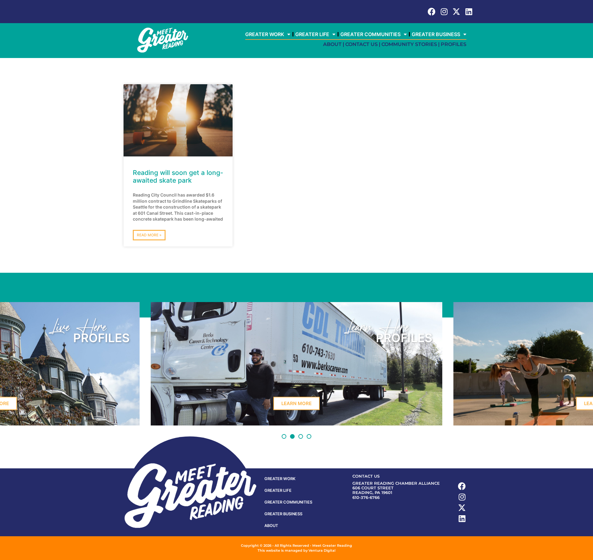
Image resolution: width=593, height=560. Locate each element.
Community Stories (409, 44)
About (332, 44)
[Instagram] (444, 11)
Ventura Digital (322, 550)
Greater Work (264, 34)
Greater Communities (370, 34)
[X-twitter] (456, 11)
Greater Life (312, 34)
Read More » (149, 235)
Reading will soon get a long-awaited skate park (178, 176)
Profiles (453, 44)
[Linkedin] (469, 11)
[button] (284, 436)
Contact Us (361, 44)
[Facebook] (431, 11)
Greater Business (436, 34)
